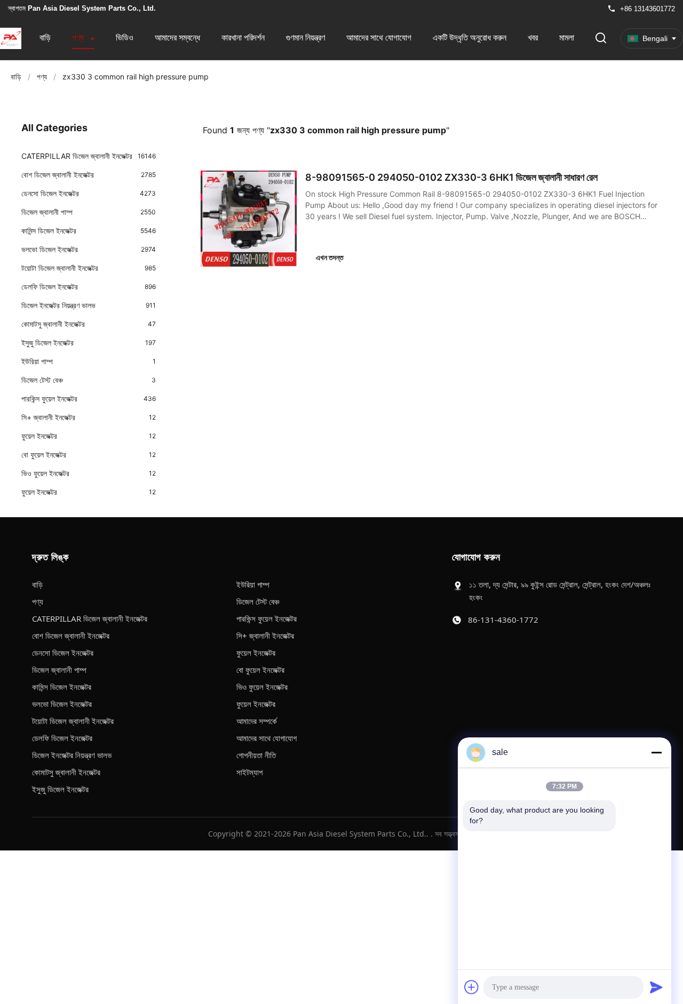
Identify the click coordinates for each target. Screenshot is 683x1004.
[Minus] (656, 752)
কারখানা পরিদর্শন (243, 37)
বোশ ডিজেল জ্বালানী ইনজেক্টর (70, 635)
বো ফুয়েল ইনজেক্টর (260, 669)
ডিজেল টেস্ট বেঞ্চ (257, 601)
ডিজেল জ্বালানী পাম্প (59, 669)
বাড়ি (45, 37)
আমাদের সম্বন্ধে (177, 37)
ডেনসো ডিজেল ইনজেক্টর (62, 652)
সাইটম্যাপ (249, 772)
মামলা (566, 37)
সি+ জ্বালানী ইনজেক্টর (265, 635)
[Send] (656, 987)
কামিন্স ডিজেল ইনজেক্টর (61, 686)
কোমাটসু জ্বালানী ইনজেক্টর (66, 772)
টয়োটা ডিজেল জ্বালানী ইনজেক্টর (73, 721)
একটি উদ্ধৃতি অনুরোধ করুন (469, 37)
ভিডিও (124, 37)
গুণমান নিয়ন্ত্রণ (305, 37)
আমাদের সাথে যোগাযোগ (378, 37)
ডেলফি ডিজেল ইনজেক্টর (62, 738)
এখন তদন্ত (330, 257)
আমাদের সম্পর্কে (256, 721)
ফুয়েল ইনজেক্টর (255, 652)
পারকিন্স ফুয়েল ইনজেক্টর (266, 618)
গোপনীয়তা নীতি (256, 755)
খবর (533, 37)
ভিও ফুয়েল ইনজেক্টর (262, 686)
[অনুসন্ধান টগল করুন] (601, 39)
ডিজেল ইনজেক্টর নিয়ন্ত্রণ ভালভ (72, 755)
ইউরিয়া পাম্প (252, 584)
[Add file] (471, 987)
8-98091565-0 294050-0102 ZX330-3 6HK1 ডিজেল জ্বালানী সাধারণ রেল (451, 177)
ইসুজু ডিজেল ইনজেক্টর (60, 789)
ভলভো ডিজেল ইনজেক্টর (62, 703)
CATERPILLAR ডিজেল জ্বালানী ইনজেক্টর (89, 618)
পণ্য (79, 37)
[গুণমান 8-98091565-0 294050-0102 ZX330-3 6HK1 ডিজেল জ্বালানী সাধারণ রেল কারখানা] (249, 219)
